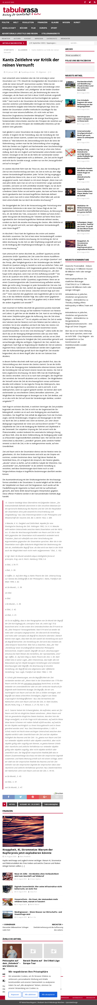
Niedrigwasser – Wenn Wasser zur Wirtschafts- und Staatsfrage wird (38, 913)
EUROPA (43, 28)
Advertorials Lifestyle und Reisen (20, 33)
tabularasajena (51, 804)
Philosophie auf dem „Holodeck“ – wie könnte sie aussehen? (12, 964)
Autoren (17, 38)
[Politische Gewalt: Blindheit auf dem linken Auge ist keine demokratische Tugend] (70, 171)
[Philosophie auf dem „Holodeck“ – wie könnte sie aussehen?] (12, 951)
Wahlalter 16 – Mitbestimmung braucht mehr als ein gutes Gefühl (84, 208)
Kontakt (27, 38)
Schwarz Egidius (35, 879)
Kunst (77, 22)
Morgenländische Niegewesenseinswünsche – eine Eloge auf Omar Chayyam (78, 324)
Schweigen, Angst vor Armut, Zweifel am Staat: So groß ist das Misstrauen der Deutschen (85, 226)
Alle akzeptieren (48, 994)
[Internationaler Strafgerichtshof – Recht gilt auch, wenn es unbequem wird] (70, 134)
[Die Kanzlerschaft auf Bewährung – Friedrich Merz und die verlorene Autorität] (70, 84)
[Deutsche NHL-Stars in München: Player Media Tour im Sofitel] (70, 192)
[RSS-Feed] (95, 2)
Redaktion (6, 38)
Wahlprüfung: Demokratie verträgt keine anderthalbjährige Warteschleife (85, 154)
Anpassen (15, 994)
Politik (5, 22)
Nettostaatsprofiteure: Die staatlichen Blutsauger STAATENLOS (76, 281)
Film (33, 28)
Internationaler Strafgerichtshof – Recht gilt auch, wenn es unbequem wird (85, 135)
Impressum (39, 38)
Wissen (66, 22)
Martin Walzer (34, 904)
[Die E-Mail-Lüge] (53, 951)
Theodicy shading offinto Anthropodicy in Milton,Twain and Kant (79, 305)
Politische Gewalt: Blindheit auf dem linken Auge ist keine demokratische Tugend (85, 173)
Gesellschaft (9, 28)
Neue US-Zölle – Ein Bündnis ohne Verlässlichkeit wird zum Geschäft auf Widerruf (37, 875)
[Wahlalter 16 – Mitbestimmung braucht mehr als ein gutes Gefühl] (70, 208)
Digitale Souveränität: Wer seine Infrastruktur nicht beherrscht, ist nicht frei (38, 887)
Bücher (23, 28)
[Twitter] (90, 2)
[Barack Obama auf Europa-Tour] (32, 951)
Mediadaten (65, 38)
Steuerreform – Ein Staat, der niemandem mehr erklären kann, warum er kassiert (36, 900)
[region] (33, 983)
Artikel (12, 804)
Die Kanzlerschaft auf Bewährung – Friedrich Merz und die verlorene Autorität (85, 85)
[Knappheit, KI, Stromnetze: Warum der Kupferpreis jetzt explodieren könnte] (33, 831)
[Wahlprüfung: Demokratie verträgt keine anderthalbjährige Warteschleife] (70, 152)
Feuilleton (28, 22)
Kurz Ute (33, 917)
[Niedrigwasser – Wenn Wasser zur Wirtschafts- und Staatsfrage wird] (8, 914)
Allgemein (42, 72)
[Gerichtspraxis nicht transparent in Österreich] (70, 119)
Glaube (55, 22)
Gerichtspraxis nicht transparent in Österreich (85, 119)
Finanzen (42, 22)
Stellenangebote (51, 33)
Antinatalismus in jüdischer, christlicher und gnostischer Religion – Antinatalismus (76, 297)
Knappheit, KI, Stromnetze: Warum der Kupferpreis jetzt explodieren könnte (28, 851)
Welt (15, 22)
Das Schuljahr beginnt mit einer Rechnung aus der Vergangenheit (85, 103)
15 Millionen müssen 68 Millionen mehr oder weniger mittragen (79, 272)
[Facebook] (85, 2)
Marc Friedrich (25, 856)
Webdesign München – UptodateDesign (63, 1002)
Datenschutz (52, 38)
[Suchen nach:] (81, 43)
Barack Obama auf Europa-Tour (32, 962)
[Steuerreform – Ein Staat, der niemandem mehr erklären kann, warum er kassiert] (8, 902)
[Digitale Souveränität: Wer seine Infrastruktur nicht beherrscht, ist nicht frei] (8, 889)
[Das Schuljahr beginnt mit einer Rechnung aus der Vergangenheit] (70, 103)
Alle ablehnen (30, 994)
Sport (54, 28)
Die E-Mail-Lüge (52, 960)
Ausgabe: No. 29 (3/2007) (30, 804)
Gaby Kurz (33, 892)
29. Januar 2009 (11, 72)
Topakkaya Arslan (28, 72)
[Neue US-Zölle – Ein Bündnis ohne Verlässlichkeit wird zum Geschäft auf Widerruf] (8, 876)
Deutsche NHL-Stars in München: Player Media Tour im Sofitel (85, 192)
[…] (23, 866)
